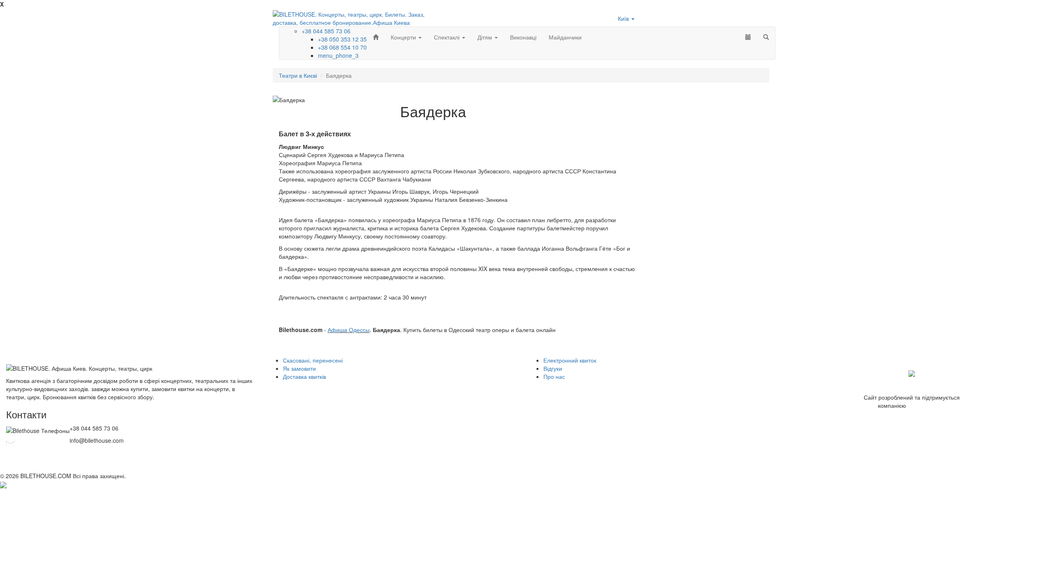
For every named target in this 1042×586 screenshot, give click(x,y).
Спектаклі (447, 37)
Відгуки (552, 368)
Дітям (485, 37)
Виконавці (523, 37)
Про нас (554, 376)
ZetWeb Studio (927, 405)
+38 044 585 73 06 (326, 31)
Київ (624, 18)
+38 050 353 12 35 (342, 39)
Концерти (404, 37)
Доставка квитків (304, 376)
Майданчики (565, 37)
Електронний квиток (569, 360)
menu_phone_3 (338, 55)
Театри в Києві (298, 75)
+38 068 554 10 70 (342, 47)
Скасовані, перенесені (313, 360)
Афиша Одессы (349, 330)
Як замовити (299, 368)
